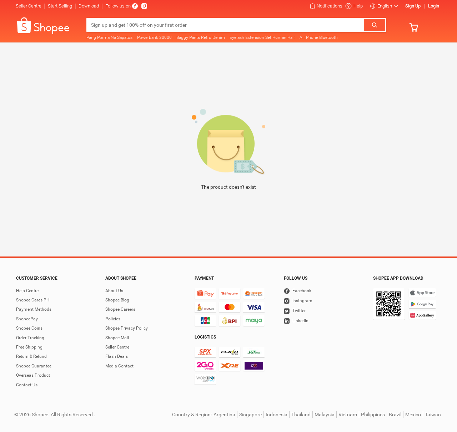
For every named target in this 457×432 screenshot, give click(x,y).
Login (433, 6)
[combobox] (225, 25)
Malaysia (325, 414)
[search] (374, 25)
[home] (50, 27)
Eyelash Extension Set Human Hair (262, 37)
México (413, 414)
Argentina (224, 414)
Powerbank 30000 (154, 37)
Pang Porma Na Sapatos (109, 37)
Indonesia (276, 414)
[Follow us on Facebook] (135, 6)
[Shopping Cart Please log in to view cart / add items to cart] (415, 27)
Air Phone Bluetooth (319, 37)
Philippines (373, 414)
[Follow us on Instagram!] (144, 6)
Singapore (250, 414)
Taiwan (433, 414)
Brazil (395, 414)
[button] (384, 6)
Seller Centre (28, 6)
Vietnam (347, 414)
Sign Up (413, 6)
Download (89, 6)
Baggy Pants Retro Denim (200, 37)
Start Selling (60, 6)
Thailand (301, 414)
